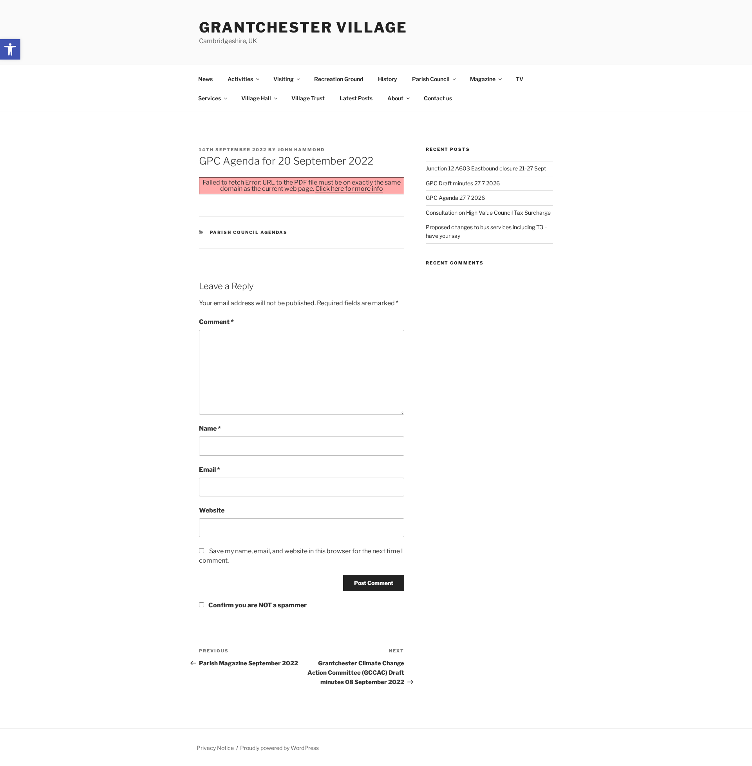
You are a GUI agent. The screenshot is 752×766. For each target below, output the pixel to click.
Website (211, 510)
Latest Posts (356, 98)
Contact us (438, 98)
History (387, 79)
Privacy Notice (215, 747)
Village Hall (256, 98)
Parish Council (431, 79)
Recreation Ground (338, 79)
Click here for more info (349, 188)
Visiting (283, 79)
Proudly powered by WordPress (279, 747)
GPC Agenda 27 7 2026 (455, 197)
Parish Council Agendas (249, 232)
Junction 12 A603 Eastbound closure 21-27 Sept (486, 168)
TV (519, 79)
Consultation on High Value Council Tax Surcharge (488, 212)
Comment (216, 322)
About (395, 98)
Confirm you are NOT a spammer (257, 605)
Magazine (482, 79)
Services (209, 98)
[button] (10, 49)
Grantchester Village (303, 27)
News (205, 79)
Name (210, 428)
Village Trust (308, 98)
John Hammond (301, 149)
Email (209, 469)
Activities (240, 79)
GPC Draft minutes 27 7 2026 (463, 183)
